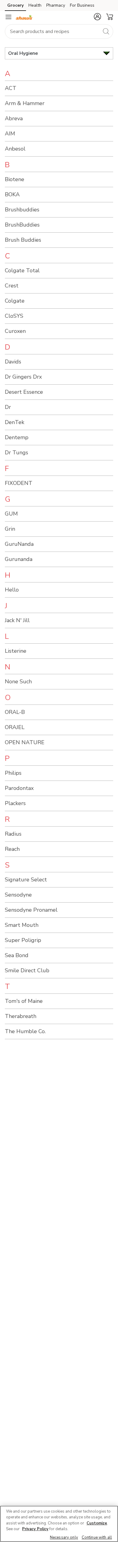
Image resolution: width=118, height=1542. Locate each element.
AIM (10, 133)
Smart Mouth (21, 925)
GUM (11, 513)
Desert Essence (24, 392)
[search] (106, 31)
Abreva (14, 118)
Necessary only (64, 1537)
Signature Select (26, 879)
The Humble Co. (25, 1031)
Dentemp (16, 437)
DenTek (14, 422)
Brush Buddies (23, 240)
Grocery (15, 5)
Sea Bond (16, 955)
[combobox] (59, 31)
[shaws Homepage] (24, 17)
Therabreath (20, 1016)
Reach (12, 849)
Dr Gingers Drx (23, 376)
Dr (8, 407)
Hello (12, 589)
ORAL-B (15, 712)
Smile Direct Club (27, 970)
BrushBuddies (22, 224)
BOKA (12, 194)
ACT (10, 88)
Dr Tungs (16, 452)
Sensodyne (18, 894)
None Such (18, 681)
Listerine (15, 651)
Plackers (15, 803)
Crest (11, 285)
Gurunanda (18, 559)
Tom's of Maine (24, 1001)
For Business (82, 5)
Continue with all (97, 1537)
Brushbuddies (22, 209)
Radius (13, 833)
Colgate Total (22, 270)
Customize (97, 1523)
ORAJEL (15, 727)
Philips (13, 773)
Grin (10, 528)
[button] (97, 17)
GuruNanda (19, 544)
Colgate (15, 300)
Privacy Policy (35, 1529)
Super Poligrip (23, 940)
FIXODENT (18, 483)
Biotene (14, 179)
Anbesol (15, 148)
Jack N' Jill (17, 620)
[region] (59, 1524)
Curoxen (15, 331)
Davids (13, 361)
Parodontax (19, 788)
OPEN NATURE (24, 742)
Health (34, 5)
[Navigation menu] (8, 17)
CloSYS (14, 316)
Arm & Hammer (24, 103)
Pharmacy (55, 5)
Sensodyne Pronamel (31, 910)
